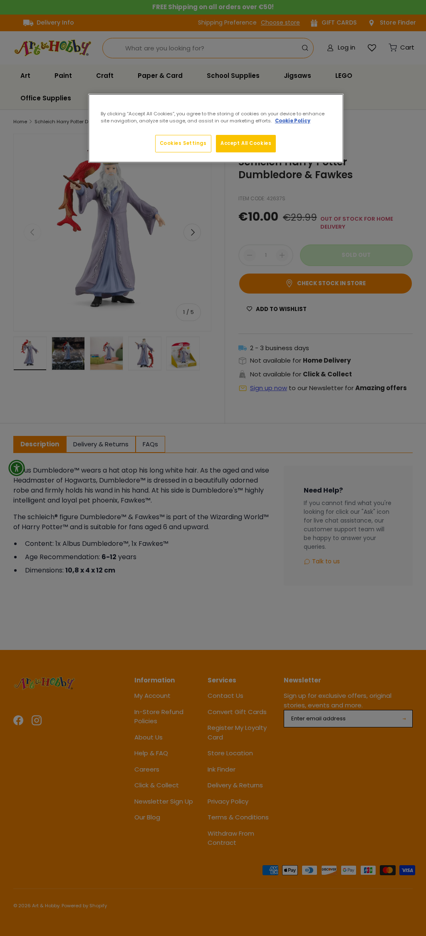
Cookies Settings (183, 143)
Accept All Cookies (245, 143)
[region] (216, 128)
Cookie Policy (292, 120)
